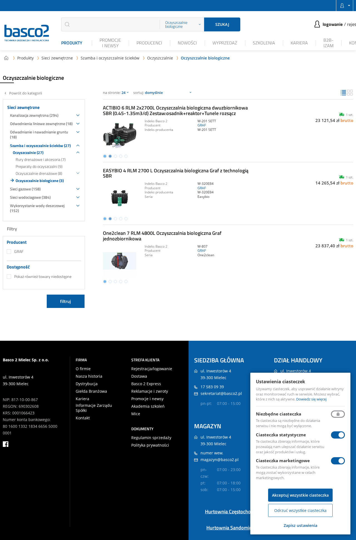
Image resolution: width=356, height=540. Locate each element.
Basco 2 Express (146, 383)
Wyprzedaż (224, 42)
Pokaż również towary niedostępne (42, 276)
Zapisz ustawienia (300, 525)
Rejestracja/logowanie (151, 368)
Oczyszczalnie (160, 58)
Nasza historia (89, 376)
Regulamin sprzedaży (151, 437)
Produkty (71, 42)
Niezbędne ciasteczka (278, 414)
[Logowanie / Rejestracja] (344, 5)
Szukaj (222, 24)
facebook (5, 444)
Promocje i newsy (110, 43)
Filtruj (65, 301)
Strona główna (6, 57)
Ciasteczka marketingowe (283, 460)
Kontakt (83, 417)
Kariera (299, 42)
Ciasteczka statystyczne (281, 434)
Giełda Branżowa (91, 391)
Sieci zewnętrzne (57, 58)
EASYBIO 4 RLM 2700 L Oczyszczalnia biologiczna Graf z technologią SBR (175, 173)
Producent (17, 242)
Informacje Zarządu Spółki (94, 408)
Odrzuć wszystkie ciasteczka (300, 510)
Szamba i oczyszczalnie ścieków (110, 58)
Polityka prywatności (150, 445)
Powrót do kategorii (25, 93)
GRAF (18, 251)
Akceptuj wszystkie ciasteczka (300, 495)
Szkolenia (264, 42)
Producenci (149, 42)
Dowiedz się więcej (311, 399)
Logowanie (333, 24)
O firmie (83, 368)
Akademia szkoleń (148, 406)
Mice (135, 413)
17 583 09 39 (212, 386)
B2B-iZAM (328, 43)
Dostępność (18, 267)
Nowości (187, 42)
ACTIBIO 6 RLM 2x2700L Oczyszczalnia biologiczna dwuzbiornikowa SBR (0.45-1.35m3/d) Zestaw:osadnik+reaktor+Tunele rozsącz (175, 110)
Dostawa (139, 376)
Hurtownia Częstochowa (231, 511)
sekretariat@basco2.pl (221, 393)
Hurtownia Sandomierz (231, 527)
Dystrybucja (87, 383)
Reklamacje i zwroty (149, 391)
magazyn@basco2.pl (220, 459)
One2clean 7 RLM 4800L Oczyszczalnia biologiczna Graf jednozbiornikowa (162, 235)
